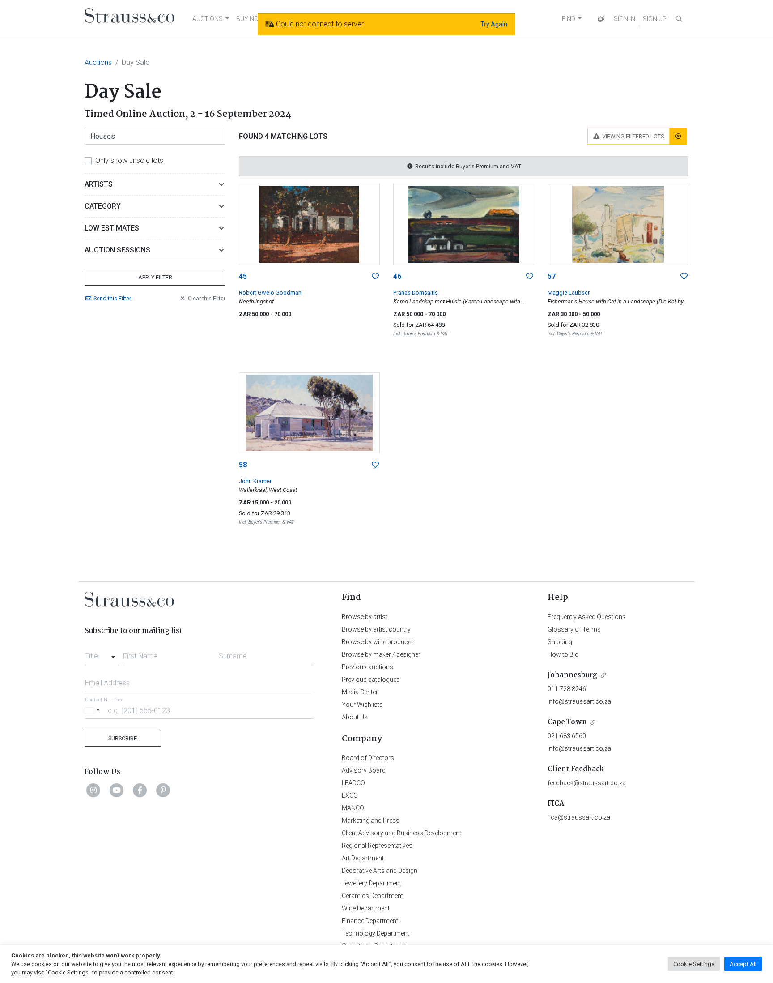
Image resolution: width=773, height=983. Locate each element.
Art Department (363, 858)
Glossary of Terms (574, 629)
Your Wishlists (362, 704)
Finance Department (370, 920)
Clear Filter (206, 298)
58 (243, 465)
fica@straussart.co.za (579, 817)
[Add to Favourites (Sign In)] (375, 276)
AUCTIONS (207, 18)
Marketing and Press (370, 820)
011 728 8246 (567, 688)
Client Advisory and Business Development (401, 833)
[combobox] (102, 653)
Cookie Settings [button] (693, 964)
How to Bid (563, 654)
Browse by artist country (376, 629)
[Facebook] (140, 790)
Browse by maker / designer (381, 654)
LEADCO (353, 782)
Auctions (98, 62)
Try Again (493, 24)
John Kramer (255, 481)
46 (397, 276)
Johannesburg (572, 675)
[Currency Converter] (601, 19)
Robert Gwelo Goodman (270, 292)
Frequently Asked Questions (587, 616)
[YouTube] (117, 790)
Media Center (360, 692)
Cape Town (567, 722)
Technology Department (375, 933)
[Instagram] (93, 790)
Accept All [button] (743, 964)
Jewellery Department (371, 883)
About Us (355, 717)
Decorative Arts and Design (379, 870)
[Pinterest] (163, 790)
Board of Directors (368, 757)
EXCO (350, 795)
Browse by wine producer (377, 641)
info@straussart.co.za (579, 701)
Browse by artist (364, 616)
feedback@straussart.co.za (587, 782)
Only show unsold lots (129, 160)
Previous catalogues (371, 679)
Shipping (560, 641)
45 (243, 276)
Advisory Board (364, 770)
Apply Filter (155, 277)
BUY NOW (250, 18)
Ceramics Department (372, 895)
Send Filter (112, 298)
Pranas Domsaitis (415, 292)
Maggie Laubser (569, 292)
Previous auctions (367, 667)
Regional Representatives (377, 845)
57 (552, 276)
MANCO (353, 808)
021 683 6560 (567, 735)
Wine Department (366, 908)
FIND (568, 18)
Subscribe (122, 738)
